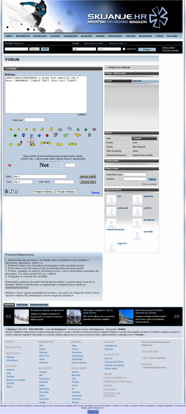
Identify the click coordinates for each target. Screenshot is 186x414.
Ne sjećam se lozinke (170, 50)
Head (74, 385)
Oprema (43, 352)
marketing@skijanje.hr (17, 287)
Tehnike (10, 383)
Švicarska (44, 399)
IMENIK (107, 374)
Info (41, 345)
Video (42, 359)
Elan (74, 379)
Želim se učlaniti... (150, 184)
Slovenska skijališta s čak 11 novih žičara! (98, 311)
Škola (9, 386)
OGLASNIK (172, 36)
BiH (41, 375)
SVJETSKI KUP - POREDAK (112, 394)
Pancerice (77, 352)
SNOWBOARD (70, 36)
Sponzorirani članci (114, 362)
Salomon (76, 399)
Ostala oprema (79, 362)
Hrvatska (43, 382)
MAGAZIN (130, 36)
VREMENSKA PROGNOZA (117, 382)
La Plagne (11, 68)
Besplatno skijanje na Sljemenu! (47, 310)
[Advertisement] (53, 224)
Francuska (44, 379)
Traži (45, 49)
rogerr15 (122, 243)
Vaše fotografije (113, 151)
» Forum (137, 138)
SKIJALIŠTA (86, 36)
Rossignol (77, 395)
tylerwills (148, 231)
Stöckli (75, 402)
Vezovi (75, 349)
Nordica (76, 392)
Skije (74, 345)
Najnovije (9, 304)
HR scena (44, 356)
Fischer (75, 382)
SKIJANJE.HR (145, 36)
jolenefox (148, 196)
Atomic (75, 372)
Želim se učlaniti (168, 47)
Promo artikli (111, 368)
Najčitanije (22, 304)
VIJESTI (9, 36)
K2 (73, 389)
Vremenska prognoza (116, 155)
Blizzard (76, 375)
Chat (135, 142)
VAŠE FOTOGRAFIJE (115, 378)
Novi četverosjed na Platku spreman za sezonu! (149, 311)
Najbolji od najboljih (114, 365)
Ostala (42, 402)
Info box (108, 358)
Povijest (10, 376)
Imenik (109, 147)
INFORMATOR (23, 36)
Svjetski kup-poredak (143, 155)
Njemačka (44, 389)
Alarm (135, 151)
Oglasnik (137, 81)
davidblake (149, 220)
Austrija (43, 372)
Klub (108, 138)
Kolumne (109, 349)
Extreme (11, 370)
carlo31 (147, 208)
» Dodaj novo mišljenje (118, 67)
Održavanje (77, 356)
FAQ (9, 373)
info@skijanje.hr (157, 358)
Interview (43, 362)
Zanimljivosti (111, 345)
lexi (119, 196)
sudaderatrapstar (115, 229)
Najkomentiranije (39, 304)
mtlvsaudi (123, 208)
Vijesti (42, 349)
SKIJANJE (55, 36)
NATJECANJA (40, 36)
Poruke (109, 142)
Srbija (42, 395)
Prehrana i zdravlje (16, 380)
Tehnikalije (77, 359)
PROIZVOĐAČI (115, 36)
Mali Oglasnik (139, 147)
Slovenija (43, 392)
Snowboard (12, 360)
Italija (42, 385)
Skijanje (11, 357)
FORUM (159, 36)
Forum (108, 81)
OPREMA (100, 36)
